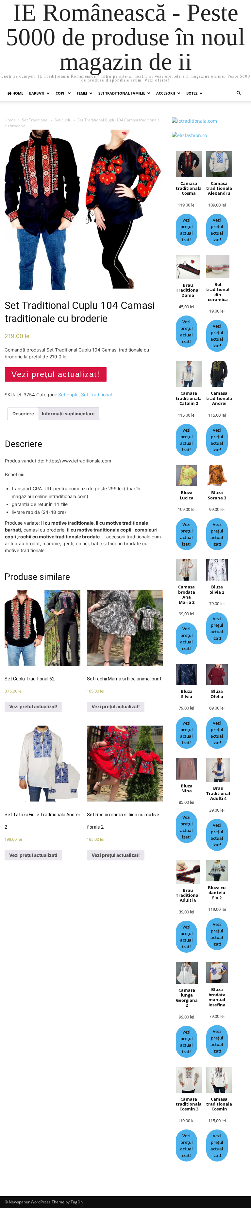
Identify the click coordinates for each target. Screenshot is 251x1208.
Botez (191, 93)
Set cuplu (63, 120)
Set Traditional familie (121, 93)
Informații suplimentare (68, 413)
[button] (238, 93)
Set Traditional (35, 120)
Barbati (36, 93)
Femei (82, 93)
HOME (17, 93)
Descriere (23, 413)
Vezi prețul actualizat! (55, 374)
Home (10, 120)
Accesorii (165, 93)
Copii (61, 93)
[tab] (23, 413)
